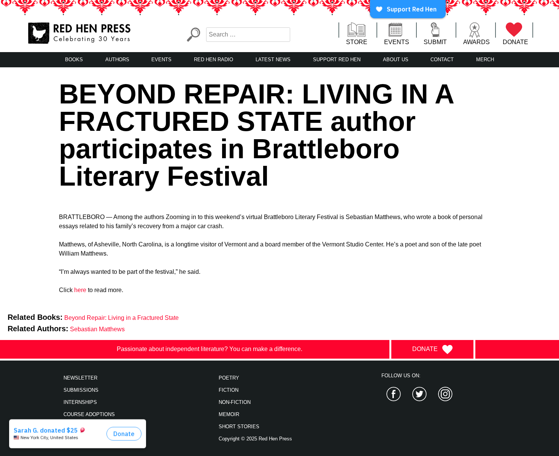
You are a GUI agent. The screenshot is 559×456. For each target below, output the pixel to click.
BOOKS (74, 59)
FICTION (228, 390)
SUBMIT (435, 42)
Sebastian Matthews (97, 329)
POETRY (229, 378)
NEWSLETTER (80, 378)
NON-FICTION (235, 402)
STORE (356, 42)
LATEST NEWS (273, 59)
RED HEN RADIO (213, 59)
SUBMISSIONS (81, 390)
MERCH (485, 59)
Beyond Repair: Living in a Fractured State (121, 318)
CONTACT (442, 59)
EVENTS (396, 42)
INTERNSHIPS (80, 402)
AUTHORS (117, 59)
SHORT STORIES (239, 426)
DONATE (515, 42)
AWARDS (476, 42)
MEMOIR (229, 414)
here (80, 290)
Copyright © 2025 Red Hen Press (255, 439)
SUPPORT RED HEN (336, 59)
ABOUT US (395, 59)
